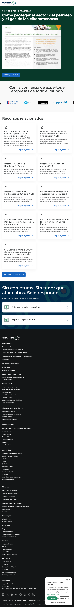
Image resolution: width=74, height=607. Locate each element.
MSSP (4, 546)
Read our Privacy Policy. (53, 594)
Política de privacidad (29, 604)
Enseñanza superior (7, 466)
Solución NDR (6, 359)
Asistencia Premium (7, 509)
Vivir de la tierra (6, 445)
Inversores (5, 569)
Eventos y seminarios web (9, 537)
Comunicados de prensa (9, 572)
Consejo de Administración (9, 567)
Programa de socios (7, 544)
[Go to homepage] (9, 3)
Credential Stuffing (7, 439)
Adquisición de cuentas (8, 411)
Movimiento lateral (7, 392)
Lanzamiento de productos (9, 499)
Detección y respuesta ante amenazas (12, 349)
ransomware (5, 422)
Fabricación (5, 469)
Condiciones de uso (7, 600)
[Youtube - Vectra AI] (16, 594)
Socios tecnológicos (7, 549)
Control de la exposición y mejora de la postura (15, 352)
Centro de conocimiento (9, 497)
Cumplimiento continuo (8, 403)
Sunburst (4, 442)
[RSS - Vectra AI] (33, 594)
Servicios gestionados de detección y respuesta (17, 356)
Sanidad (4, 464)
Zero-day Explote (7, 432)
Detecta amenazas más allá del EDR (12, 400)
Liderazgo (5, 564)
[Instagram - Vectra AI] (20, 594)
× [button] (69, 579)
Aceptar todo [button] (52, 598)
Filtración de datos (7, 416)
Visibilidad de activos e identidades (12, 395)
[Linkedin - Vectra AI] (3, 594)
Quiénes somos (6, 562)
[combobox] (67, 579)
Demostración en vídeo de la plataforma (13, 377)
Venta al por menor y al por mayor (11, 477)
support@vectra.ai (7, 584)
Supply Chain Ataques (8, 424)
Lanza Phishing (6, 434)
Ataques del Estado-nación (9, 419)
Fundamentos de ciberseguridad (11, 534)
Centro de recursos (7, 531)
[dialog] (58, 591)
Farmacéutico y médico (8, 472)
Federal (4, 461)
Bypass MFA (5, 437)
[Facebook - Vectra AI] (12, 594)
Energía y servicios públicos (10, 456)
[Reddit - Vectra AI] (25, 594)
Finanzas (4, 459)
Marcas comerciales (34, 600)
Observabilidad (6, 347)
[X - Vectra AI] (7, 594)
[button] (58, 602)
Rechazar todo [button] (64, 598)
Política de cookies (42, 604)
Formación (5, 512)
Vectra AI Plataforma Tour (9, 380)
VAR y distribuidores (7, 552)
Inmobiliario (5, 474)
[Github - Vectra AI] (29, 594)
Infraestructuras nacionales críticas (12, 453)
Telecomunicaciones (8, 479)
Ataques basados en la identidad (11, 389)
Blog (3, 529)
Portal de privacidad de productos (11, 604)
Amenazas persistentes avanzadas (11, 414)
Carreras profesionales (8, 575)
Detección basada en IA (8, 397)
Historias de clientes (9, 490)
